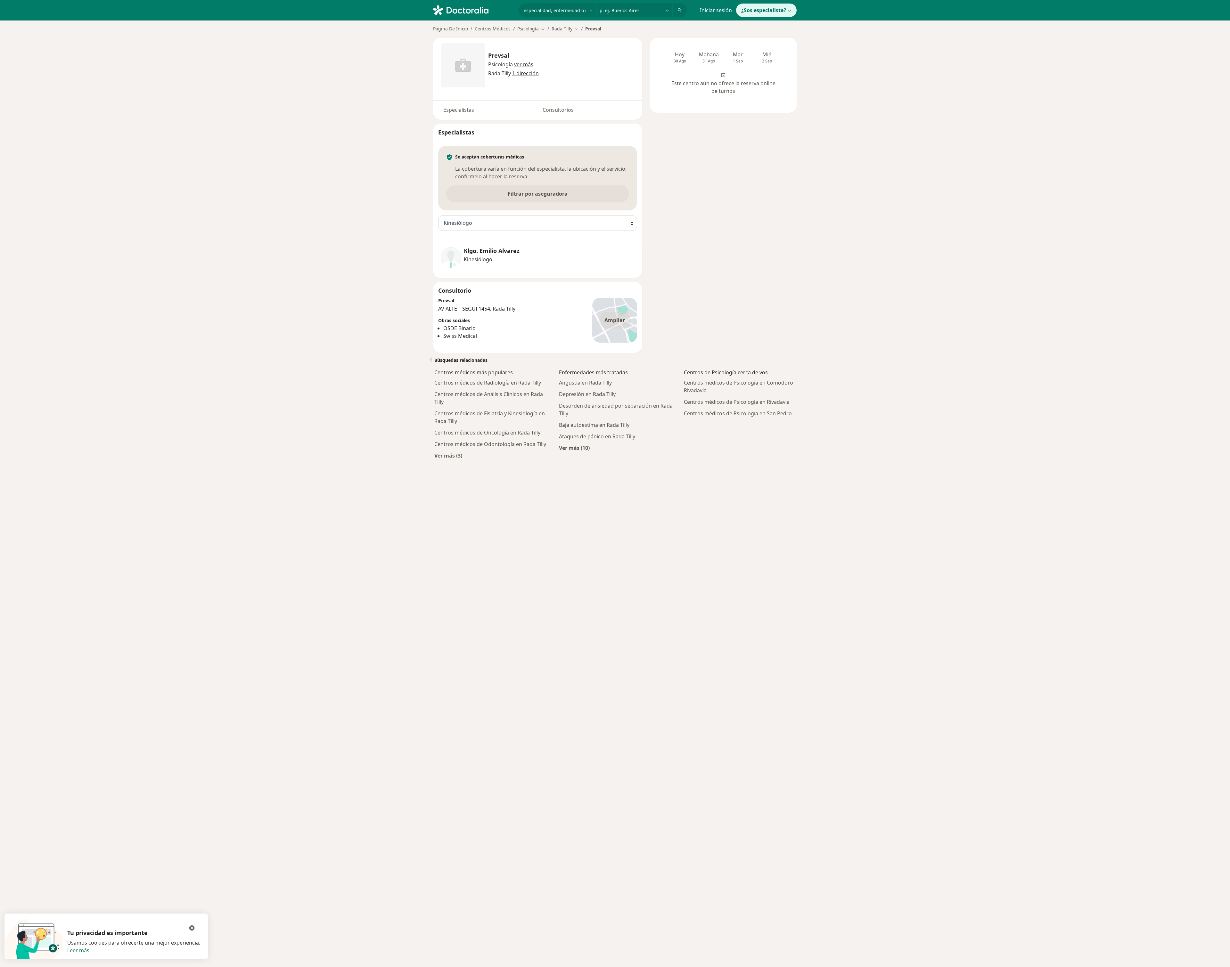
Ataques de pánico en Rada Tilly (597, 436)
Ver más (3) (448, 455)
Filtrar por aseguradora (538, 193)
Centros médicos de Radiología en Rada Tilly (487, 382)
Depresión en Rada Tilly (587, 394)
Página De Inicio (450, 29)
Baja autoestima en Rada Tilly (594, 424)
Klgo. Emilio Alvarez (492, 251)
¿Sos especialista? (763, 10)
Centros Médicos (493, 29)
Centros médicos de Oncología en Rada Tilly (487, 432)
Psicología (500, 64)
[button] (523, 64)
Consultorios (558, 109)
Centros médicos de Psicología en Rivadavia (737, 401)
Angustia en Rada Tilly (585, 382)
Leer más (78, 950)
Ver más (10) (574, 447)
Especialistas (458, 109)
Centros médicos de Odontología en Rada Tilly (490, 444)
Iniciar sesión (716, 10)
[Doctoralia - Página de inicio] (473, 9)
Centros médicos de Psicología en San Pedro (738, 413)
